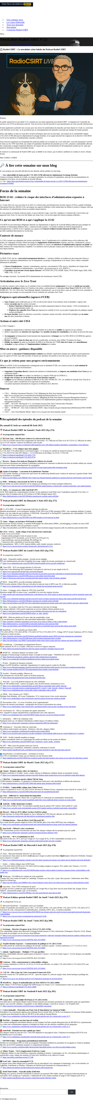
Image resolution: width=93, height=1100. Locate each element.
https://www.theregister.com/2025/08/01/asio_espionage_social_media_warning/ (31, 742)
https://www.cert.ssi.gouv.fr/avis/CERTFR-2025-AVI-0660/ (23, 948)
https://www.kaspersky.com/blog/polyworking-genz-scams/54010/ (26, 731)
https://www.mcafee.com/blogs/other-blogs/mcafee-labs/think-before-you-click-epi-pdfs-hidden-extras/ (39, 1047)
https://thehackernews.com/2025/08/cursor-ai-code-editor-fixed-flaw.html (28, 576)
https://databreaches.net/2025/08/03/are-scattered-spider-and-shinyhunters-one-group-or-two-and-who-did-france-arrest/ (45, 758)
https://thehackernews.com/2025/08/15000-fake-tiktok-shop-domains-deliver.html (31, 783)
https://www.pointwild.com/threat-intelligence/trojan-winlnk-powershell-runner (30, 659)
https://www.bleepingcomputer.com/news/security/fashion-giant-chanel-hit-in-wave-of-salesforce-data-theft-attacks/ (43, 775)
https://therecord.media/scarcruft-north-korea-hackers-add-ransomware (27, 1068)
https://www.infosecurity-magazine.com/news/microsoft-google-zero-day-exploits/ (31, 841)
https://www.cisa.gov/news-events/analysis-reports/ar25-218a (24, 916)
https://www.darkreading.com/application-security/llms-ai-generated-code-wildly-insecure (34, 686)
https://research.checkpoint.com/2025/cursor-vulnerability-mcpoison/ (27, 1006)
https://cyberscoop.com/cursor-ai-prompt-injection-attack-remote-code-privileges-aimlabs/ (34, 578)
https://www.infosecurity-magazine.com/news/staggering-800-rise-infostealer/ (30, 723)
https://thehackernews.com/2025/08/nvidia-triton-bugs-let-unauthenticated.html (30, 792)
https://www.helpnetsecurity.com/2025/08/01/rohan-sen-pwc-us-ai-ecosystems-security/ (33, 715)
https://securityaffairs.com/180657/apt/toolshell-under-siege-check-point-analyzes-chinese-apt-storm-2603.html (41, 640)
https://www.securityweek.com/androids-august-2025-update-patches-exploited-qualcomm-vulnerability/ (39, 808)
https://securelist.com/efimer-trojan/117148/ (17, 1057)
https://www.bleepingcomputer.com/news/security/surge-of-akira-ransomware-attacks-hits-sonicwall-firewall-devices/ (44, 599)
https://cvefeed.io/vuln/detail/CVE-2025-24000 (19, 987)
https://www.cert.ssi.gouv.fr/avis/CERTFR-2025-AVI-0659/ (23, 940)
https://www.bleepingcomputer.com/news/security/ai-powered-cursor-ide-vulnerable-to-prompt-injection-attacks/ (42, 574)
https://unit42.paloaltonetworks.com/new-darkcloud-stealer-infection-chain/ (29, 1078)
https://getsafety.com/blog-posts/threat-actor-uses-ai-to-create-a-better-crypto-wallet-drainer (34, 622)
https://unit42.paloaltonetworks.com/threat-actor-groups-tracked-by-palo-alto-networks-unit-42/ (36, 750)
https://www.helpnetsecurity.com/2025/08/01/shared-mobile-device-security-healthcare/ (33, 563)
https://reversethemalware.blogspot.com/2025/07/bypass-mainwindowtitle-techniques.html (34, 467)
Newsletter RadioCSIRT (22, 45)
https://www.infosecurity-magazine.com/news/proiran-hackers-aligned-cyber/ (30, 833)
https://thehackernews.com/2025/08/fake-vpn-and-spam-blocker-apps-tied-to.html (31, 893)
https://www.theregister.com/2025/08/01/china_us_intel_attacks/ (25, 613)
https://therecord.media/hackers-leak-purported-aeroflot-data (23, 678)
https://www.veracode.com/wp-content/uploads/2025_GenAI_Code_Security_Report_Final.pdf (36, 688)
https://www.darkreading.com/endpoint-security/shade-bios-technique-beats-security (32, 586)
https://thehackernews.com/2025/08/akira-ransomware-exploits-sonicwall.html (30, 496)
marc (11, 45)
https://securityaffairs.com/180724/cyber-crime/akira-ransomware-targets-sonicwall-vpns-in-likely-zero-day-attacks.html (45, 603)
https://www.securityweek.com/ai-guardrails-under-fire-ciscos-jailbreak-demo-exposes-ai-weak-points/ (39, 800)
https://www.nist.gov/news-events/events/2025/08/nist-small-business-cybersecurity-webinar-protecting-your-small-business (46, 486)
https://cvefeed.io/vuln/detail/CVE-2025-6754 (18, 457)
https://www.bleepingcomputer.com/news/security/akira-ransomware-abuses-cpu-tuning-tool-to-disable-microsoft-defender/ (46, 860)
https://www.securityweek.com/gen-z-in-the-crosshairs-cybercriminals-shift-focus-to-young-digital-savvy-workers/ (43, 733)
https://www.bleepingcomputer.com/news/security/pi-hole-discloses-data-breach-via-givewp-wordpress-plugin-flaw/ (43, 667)
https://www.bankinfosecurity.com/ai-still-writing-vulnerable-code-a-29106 (29, 690)
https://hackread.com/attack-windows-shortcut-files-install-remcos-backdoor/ (29, 657)
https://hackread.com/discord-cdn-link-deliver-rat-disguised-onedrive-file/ (28, 816)
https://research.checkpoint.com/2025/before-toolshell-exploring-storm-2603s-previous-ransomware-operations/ (42, 636)
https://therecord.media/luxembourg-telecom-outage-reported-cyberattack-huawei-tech (33, 649)
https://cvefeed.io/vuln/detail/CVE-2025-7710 (18, 455)
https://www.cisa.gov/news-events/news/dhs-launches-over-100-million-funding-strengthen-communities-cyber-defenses (45, 445)
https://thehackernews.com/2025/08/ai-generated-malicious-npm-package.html (30, 624)
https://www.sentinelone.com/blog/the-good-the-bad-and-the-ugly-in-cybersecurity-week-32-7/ (36, 1016)
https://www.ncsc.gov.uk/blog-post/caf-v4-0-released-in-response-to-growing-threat (32, 979)
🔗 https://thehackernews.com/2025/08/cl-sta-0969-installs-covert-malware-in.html (29, 517)
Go (72, 1092)
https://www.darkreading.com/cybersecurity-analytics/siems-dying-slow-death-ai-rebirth (33, 698)
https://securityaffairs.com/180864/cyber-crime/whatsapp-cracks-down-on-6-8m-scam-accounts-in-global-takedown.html (45, 883)
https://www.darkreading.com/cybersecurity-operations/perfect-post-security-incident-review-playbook (39, 707)
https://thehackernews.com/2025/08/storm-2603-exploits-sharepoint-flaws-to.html (31, 638)
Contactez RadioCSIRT (17, 30)
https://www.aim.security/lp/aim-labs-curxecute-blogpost (22, 572)
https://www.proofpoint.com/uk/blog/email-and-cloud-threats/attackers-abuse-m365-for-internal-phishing (39, 824)
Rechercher (4, 1088)
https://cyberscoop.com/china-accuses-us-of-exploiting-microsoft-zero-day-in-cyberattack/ (34, 611)
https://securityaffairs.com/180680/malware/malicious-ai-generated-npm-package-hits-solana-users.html (39, 626)
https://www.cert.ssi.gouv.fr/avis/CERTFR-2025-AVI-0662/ (23, 968)
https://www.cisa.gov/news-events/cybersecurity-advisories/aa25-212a (28, 546)
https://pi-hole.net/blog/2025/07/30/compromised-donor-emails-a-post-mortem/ (30, 669)
